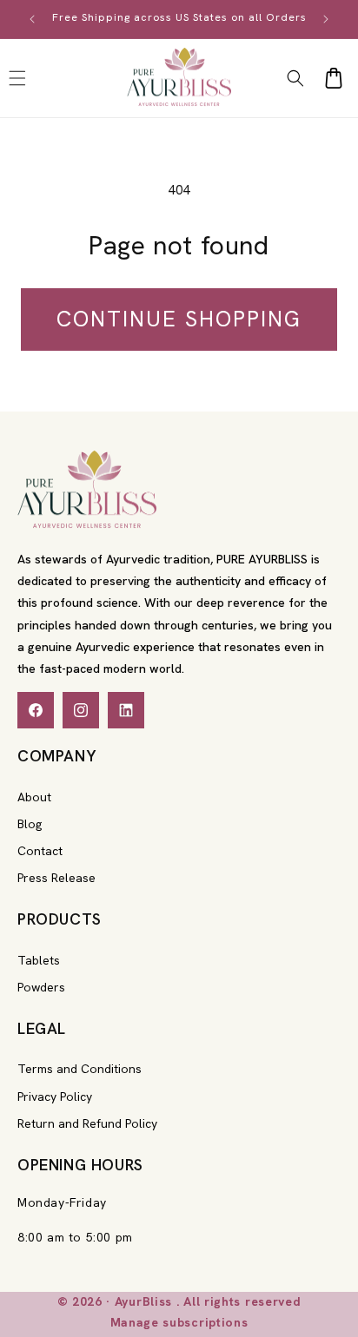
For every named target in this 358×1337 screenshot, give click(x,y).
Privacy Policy (54, 1096)
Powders (41, 987)
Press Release (56, 878)
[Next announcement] (326, 19)
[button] (295, 78)
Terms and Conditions (79, 1069)
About (34, 797)
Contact (40, 851)
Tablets (38, 960)
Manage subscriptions (179, 1322)
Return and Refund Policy (87, 1123)
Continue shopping (179, 319)
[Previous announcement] (32, 19)
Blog (29, 824)
